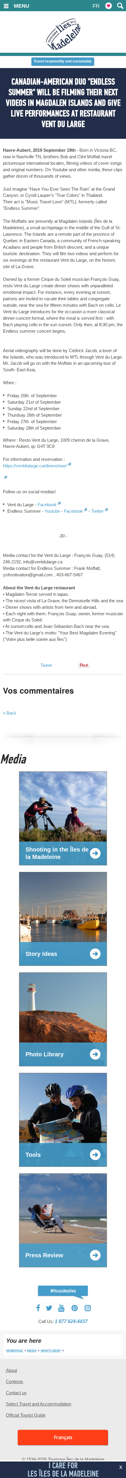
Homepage (14, 1350)
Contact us (16, 1392)
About (11, 1370)
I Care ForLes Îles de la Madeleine (63, 1469)
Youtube (52, 511)
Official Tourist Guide (25, 1415)
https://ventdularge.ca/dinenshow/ (35, 465)
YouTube (62, 1308)
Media (32, 1350)
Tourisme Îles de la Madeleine (63, 34)
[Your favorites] (108, 5)
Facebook (47, 504)
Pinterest (75, 1308)
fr (96, 6)
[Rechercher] (120, 5)
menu (21, 6)
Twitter (97, 511)
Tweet (46, 665)
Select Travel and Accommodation (38, 1403)
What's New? (51, 1350)
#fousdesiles (63, 1291)
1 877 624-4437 (71, 1321)
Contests (14, 1381)
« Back (9, 712)
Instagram (88, 1308)
